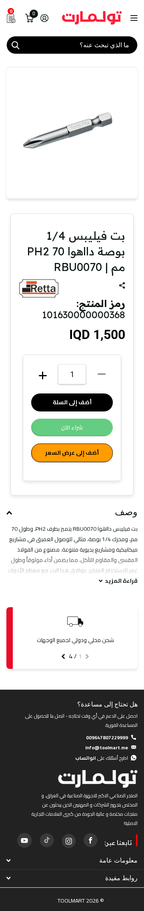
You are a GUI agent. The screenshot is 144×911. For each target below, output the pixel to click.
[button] (87, 656)
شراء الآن (72, 427)
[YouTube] (24, 840)
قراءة (121, 581)
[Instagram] (68, 840)
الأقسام (133, 18)
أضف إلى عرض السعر (72, 452)
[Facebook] (90, 840)
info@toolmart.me (106, 747)
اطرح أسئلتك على (101, 758)
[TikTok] (46, 840)
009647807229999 (107, 737)
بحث (15, 45)
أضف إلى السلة (72, 402)
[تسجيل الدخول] (44, 18)
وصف (126, 512)
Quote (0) (7, 235)
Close (72, 860)
